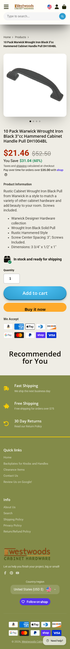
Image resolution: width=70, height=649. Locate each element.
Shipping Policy (13, 519)
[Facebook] (5, 573)
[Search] (62, 16)
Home (7, 37)
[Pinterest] (11, 573)
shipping (21, 165)
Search (8, 513)
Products (20, 37)
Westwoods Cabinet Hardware (40, 641)
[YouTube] (17, 573)
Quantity (9, 270)
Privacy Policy (13, 525)
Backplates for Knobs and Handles (26, 463)
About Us (10, 507)
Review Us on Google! (18, 482)
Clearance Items (14, 469)
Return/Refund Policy (17, 531)
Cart (64, 6)
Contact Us (11, 475)
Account (56, 6)
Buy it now (35, 309)
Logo (24, 7)
